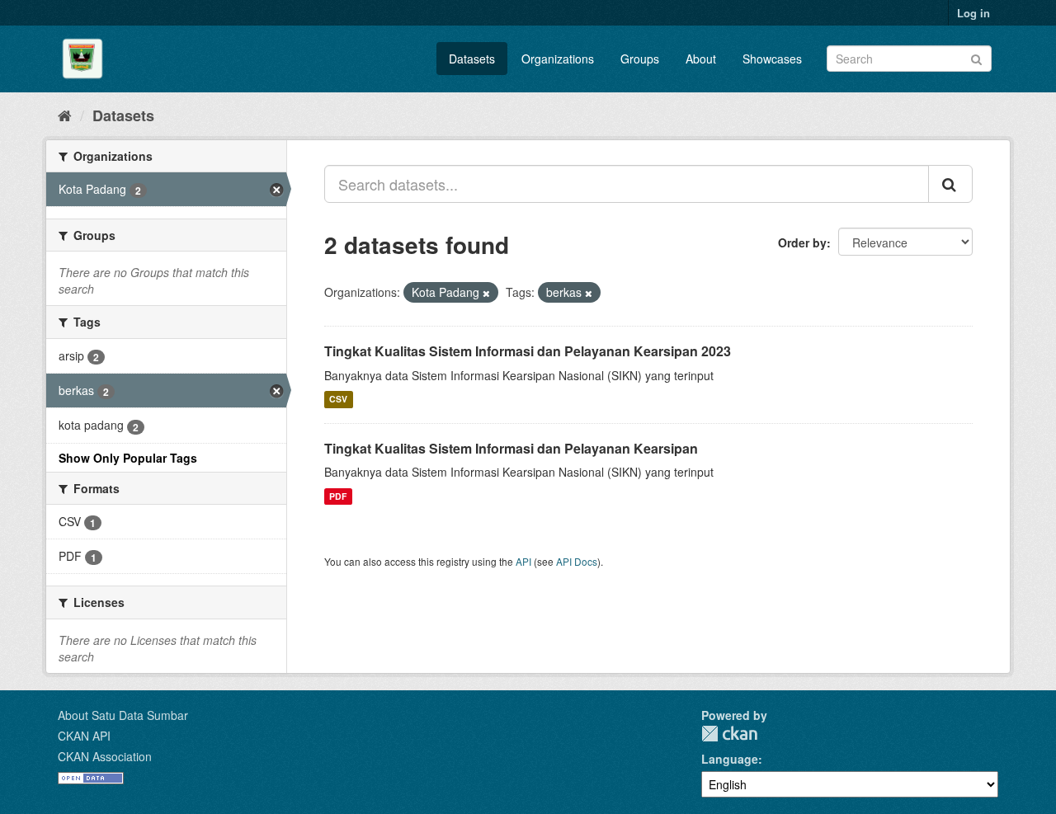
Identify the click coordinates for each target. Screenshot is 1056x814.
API (523, 561)
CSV (338, 399)
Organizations (557, 58)
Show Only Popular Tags (128, 457)
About (701, 58)
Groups (639, 58)
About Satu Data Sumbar (123, 715)
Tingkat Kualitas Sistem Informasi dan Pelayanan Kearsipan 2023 (527, 350)
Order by (802, 242)
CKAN (729, 733)
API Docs (576, 561)
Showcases (772, 58)
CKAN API (84, 735)
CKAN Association (105, 756)
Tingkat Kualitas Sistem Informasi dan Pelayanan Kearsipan (511, 448)
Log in (973, 13)
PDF (337, 496)
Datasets (472, 58)
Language (729, 758)
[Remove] (486, 292)
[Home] (65, 114)
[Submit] (976, 57)
